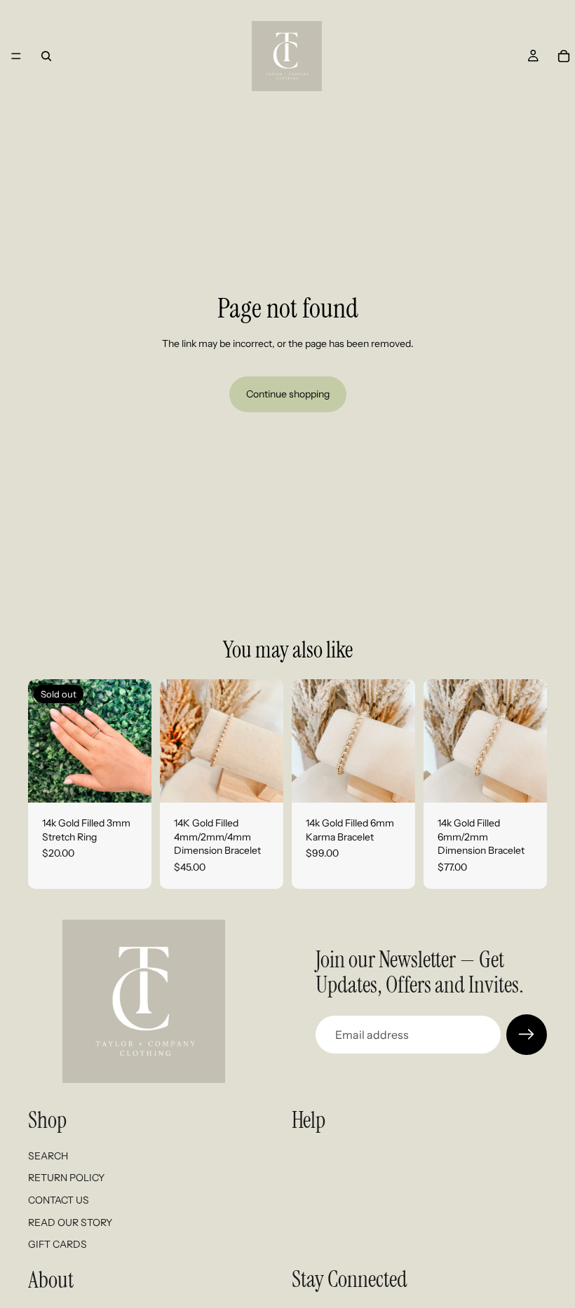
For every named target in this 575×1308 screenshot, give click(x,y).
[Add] (261, 780)
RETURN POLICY (66, 1177)
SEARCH (48, 1155)
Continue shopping (288, 394)
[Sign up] (526, 1034)
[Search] (46, 56)
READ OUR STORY (70, 1221)
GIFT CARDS (57, 1244)
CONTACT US (58, 1200)
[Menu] (16, 56)
